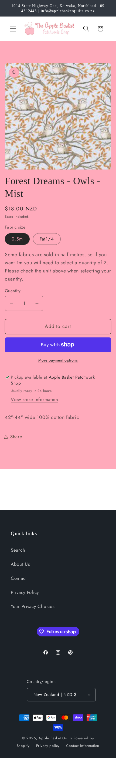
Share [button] (16, 436)
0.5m (17, 239)
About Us (20, 564)
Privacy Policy (25, 592)
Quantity (13, 291)
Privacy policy (48, 745)
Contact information (82, 745)
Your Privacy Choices (32, 606)
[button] (13, 29)
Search (18, 550)
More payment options (58, 360)
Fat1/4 (47, 239)
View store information (34, 399)
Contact (19, 578)
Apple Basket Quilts (55, 738)
